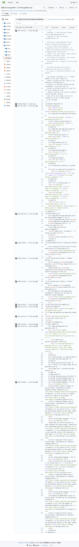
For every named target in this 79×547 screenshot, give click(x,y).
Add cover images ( (24, 306)
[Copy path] (73, 19)
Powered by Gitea (23, 542)
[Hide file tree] (3, 19)
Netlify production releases (26, 281)
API (51, 545)
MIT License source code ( (26, 30)
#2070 (26, 106)
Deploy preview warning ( (26, 258)
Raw (47, 27)
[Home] (3, 2)
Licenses (44, 545)
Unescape (72, 27)
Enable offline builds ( (24, 243)
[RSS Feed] (44, 7)
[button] (51, 7)
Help (17, 2)
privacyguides (10, 8)
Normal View (55, 27)
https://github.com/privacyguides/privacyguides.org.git (21, 10)
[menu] (29, 545)
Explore (10, 2)
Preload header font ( (24, 104)
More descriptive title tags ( (26, 214)
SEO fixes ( (21, 106)
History (64, 27)
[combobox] (25, 23)
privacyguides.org (25, 8)
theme (62, 19)
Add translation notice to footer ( (28, 324)
